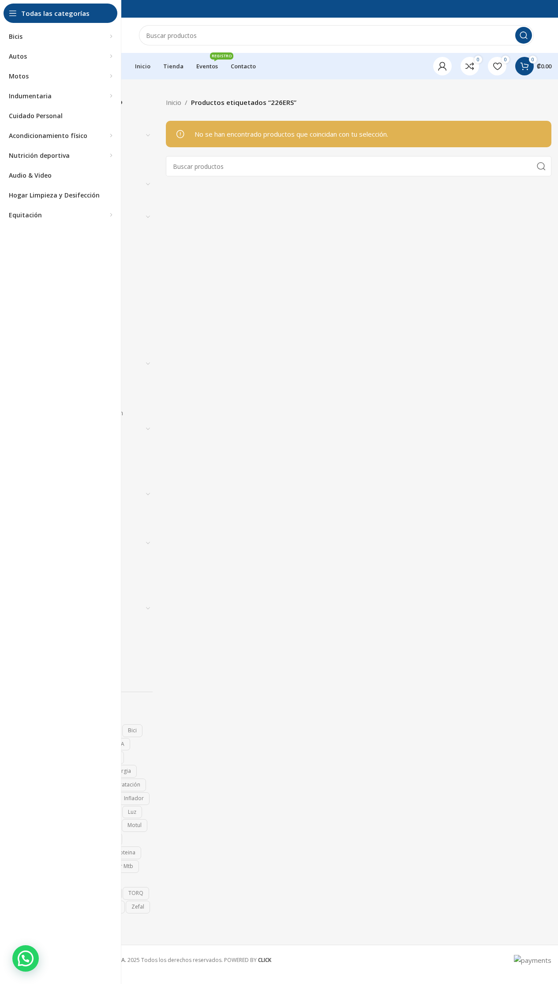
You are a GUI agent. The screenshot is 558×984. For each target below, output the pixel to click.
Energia (121, 771)
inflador (134, 798)
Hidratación (125, 784)
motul (134, 825)
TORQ (135, 893)
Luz (132, 812)
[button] (25, 958)
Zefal (137, 906)
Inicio (173, 102)
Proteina (124, 852)
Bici (132, 730)
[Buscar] (523, 35)
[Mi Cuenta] (442, 66)
